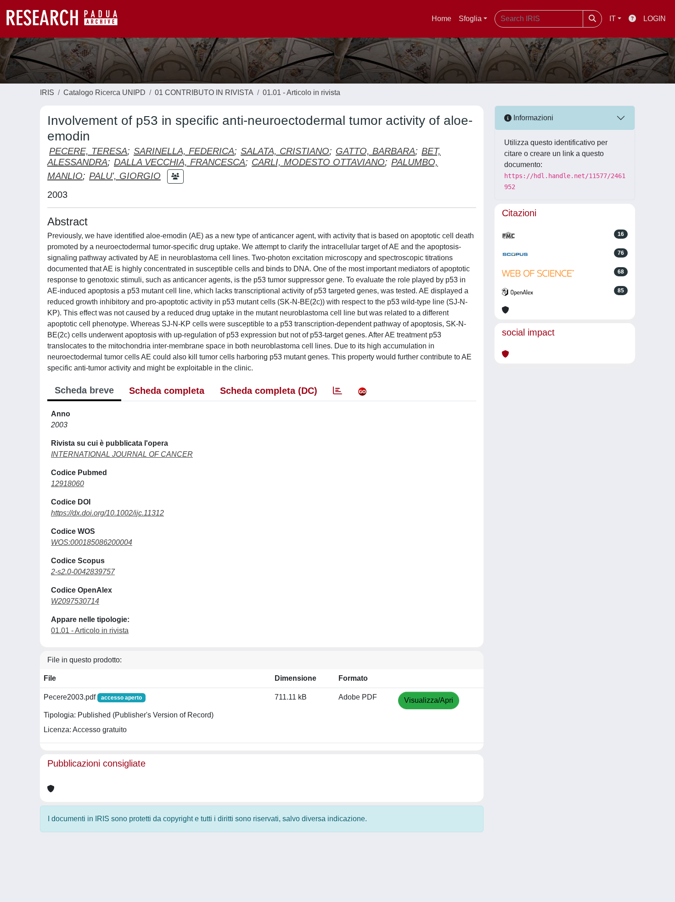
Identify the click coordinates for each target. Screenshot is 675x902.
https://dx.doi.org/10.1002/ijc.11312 (107, 513)
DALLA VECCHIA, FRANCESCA (179, 162)
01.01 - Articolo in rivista (301, 92)
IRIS (47, 92)
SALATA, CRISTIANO (285, 151)
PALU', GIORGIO (125, 176)
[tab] (337, 390)
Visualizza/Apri (428, 700)
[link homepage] (67, 19)
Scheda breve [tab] (84, 390)
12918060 (67, 483)
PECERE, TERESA (88, 151)
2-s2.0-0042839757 (83, 572)
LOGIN (654, 18)
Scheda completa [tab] (166, 391)
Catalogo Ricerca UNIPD (104, 92)
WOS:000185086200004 (91, 542)
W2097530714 (75, 601)
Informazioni (532, 118)
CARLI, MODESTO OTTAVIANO (318, 162)
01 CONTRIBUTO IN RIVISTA (204, 92)
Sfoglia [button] (470, 18)
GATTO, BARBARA (375, 151)
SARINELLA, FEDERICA (184, 151)
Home (441, 18)
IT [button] (612, 18)
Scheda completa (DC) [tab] (268, 391)
